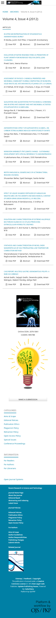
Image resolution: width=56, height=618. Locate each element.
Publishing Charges (16, 540)
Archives (14, 12)
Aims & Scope (10, 416)
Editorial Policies (11, 420)
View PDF (12, 44)
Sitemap (18, 579)
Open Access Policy (12, 436)
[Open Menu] (2, 2)
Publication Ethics (11, 424)
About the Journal (15, 495)
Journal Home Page (15, 493)
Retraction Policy (11, 432)
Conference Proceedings (14, 443)
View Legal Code (38, 584)
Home (5, 12)
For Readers (9, 460)
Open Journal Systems (13, 479)
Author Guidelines (15, 535)
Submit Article (14, 542)
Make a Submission (28, 399)
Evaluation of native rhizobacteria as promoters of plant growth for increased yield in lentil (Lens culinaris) (26, 57)
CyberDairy (29, 589)
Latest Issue (13, 503)
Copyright (37, 579)
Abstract (26, 44)
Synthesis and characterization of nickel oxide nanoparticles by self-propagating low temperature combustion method (26, 248)
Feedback (27, 579)
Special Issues (10, 439)
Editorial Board (14, 498)
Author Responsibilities (17, 537)
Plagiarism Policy (11, 428)
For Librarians (10, 468)
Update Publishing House (28, 586)
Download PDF (42, 44)
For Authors (9, 464)
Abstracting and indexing (18, 500)
